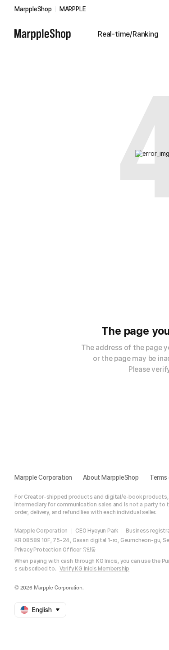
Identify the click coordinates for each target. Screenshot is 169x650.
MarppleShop (33, 9)
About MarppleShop (111, 477)
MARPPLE (72, 9)
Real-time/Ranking (128, 34)
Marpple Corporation (43, 477)
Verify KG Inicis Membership (94, 569)
